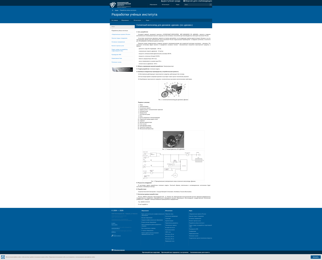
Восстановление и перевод (148, 228)
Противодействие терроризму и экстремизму (175, 252)
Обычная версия (119, 250)
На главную (115, 20)
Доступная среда (171, 1)
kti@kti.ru (114, 232)
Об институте (165, 4)
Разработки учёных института (196, 223)
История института (170, 227)
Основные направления (118, 42)
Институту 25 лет (169, 236)
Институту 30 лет (169, 238)
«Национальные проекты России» (121, 34)
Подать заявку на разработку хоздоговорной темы (120, 50)
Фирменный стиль (169, 241)
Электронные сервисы (171, 225)
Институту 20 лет (169, 234)
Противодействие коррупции (151, 252)
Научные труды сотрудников (119, 38)
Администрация (169, 220)
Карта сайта (114, 224)
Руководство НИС (116, 54)
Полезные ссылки (116, 62)
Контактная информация (171, 216)
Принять (316, 257)
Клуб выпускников (170, 229)
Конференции (192, 231)
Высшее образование (147, 217)
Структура (167, 218)
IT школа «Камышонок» (147, 230)
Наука (177, 4)
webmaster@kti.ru (116, 228)
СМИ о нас (168, 232)
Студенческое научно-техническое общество (200, 238)
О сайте (113, 223)
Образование (153, 4)
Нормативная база (117, 58)
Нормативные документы (171, 223)
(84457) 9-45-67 (117, 235)
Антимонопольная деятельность (200, 252)
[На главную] (113, 10)
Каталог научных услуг (118, 45)
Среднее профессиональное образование (152, 220)
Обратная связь (169, 214)
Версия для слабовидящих (198, 1)
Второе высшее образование (149, 222)
